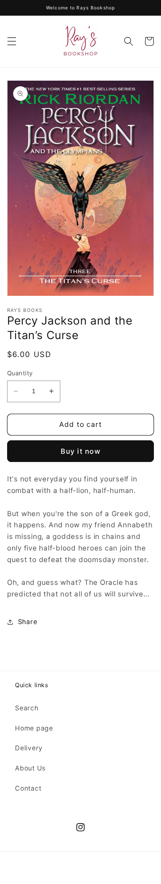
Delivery (29, 748)
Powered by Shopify (109, 870)
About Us (30, 768)
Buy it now (80, 451)
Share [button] (27, 622)
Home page (34, 728)
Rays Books (64, 870)
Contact (28, 788)
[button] (11, 41)
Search (27, 708)
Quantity (20, 373)
